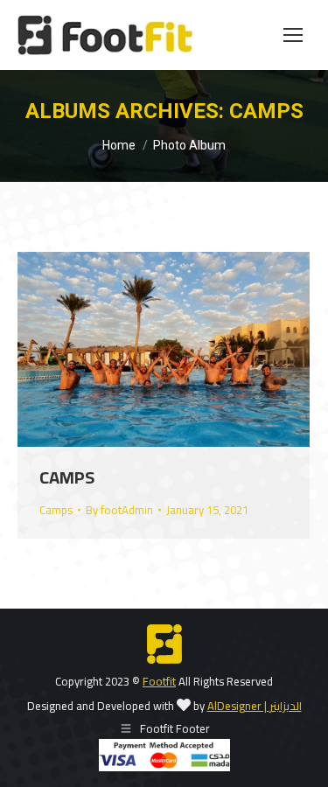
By (119, 509)
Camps (66, 477)
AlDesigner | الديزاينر (254, 705)
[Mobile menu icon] (293, 34)
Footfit (159, 681)
